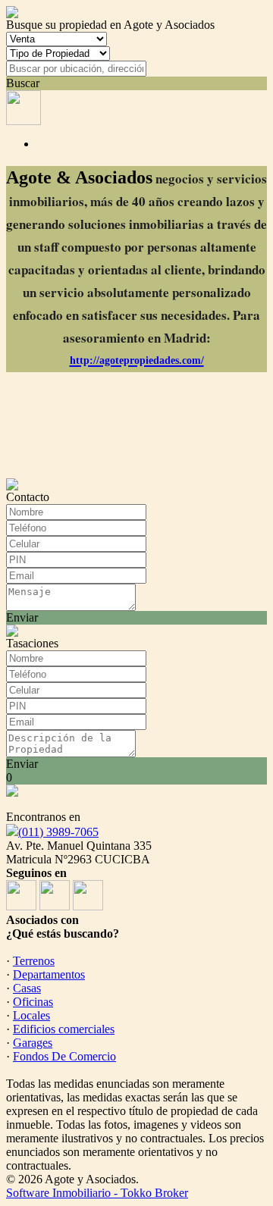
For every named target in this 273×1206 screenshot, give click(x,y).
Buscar (22, 83)
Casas (27, 988)
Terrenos (34, 960)
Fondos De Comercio (64, 1056)
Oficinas (33, 1001)
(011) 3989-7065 (58, 831)
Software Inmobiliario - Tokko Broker (97, 1192)
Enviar (22, 617)
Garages (32, 1042)
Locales (31, 1015)
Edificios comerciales (64, 1029)
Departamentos (49, 974)
